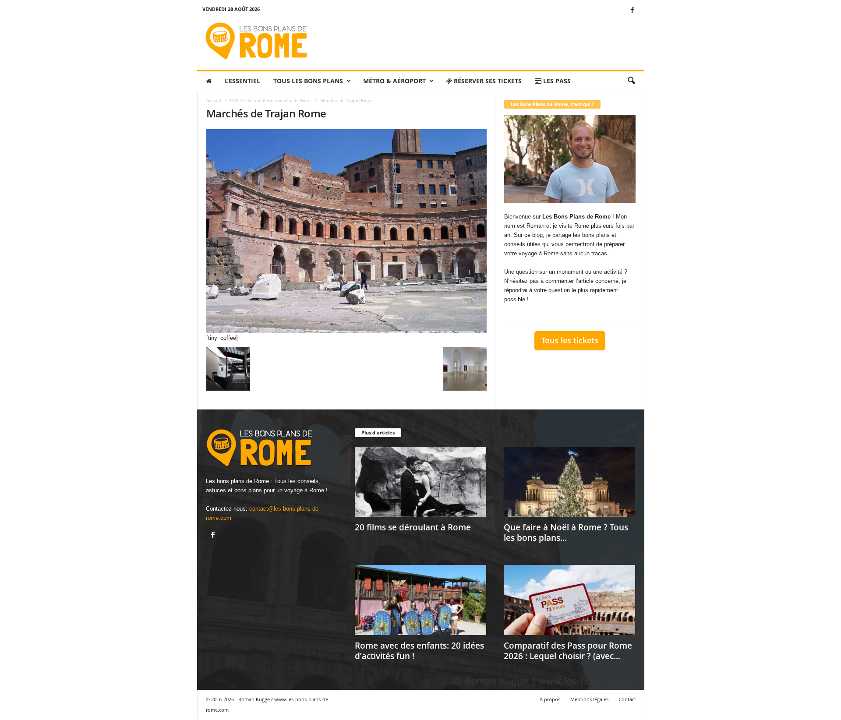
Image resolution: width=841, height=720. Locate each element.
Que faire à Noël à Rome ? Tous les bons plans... (566, 533)
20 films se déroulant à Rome (413, 527)
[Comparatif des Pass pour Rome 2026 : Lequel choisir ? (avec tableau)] (569, 600)
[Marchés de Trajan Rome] (346, 231)
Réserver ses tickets (487, 81)
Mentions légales (589, 699)
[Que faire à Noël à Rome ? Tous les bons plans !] (569, 482)
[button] (631, 81)
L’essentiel (242, 81)
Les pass (556, 81)
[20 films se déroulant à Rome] (420, 482)
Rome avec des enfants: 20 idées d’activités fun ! (419, 651)
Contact (627, 699)
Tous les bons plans (308, 81)
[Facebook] (632, 10)
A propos (550, 699)
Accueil (213, 100)
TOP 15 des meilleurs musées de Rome (271, 100)
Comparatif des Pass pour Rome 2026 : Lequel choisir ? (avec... (568, 651)
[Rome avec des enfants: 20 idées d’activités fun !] (420, 600)
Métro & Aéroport (394, 81)
